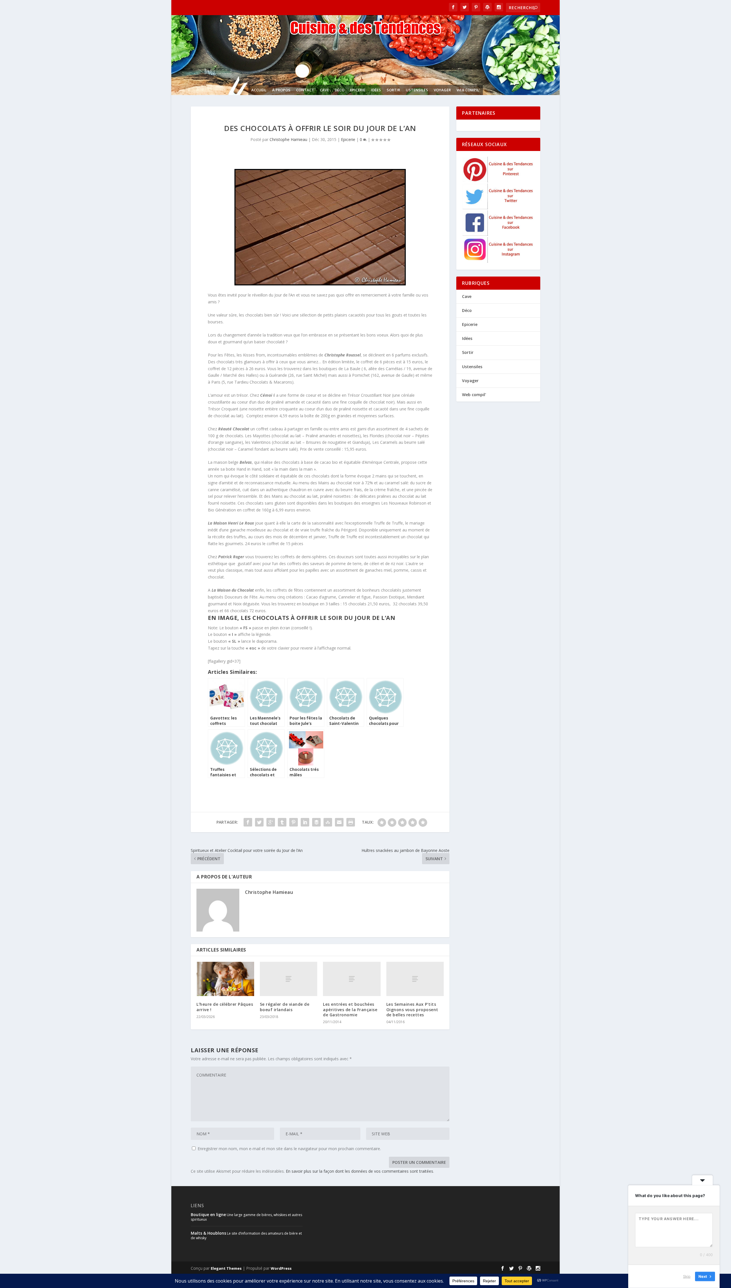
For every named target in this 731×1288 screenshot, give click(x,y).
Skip (686, 1276)
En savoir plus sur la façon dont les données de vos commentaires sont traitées (359, 1171)
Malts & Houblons (208, 1233)
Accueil (258, 89)
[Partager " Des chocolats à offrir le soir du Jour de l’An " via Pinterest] (293, 822)
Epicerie (357, 89)
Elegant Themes (226, 1268)
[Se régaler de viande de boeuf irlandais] (289, 979)
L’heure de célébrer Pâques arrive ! (224, 1006)
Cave (324, 89)
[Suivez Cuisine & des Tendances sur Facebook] (498, 234)
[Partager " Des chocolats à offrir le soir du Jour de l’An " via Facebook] (248, 822)
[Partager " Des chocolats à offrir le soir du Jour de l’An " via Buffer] (316, 822)
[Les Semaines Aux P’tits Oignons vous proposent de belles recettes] (415, 979)
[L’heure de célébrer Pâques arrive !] (225, 979)
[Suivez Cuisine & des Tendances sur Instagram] (498, 261)
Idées (376, 89)
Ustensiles (417, 89)
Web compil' (468, 89)
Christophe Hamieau (288, 139)
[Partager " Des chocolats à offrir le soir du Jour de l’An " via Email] (339, 822)
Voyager (442, 89)
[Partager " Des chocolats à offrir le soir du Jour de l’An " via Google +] (270, 822)
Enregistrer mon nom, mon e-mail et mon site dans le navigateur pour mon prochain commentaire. (289, 1148)
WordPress (281, 1268)
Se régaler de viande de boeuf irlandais (285, 1006)
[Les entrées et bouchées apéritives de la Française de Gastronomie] (352, 979)
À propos (281, 89)
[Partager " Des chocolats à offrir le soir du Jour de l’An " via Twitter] (259, 822)
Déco (339, 89)
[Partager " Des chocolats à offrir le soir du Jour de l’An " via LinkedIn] (305, 822)
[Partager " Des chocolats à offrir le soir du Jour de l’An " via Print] (350, 822)
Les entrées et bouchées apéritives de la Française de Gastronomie (350, 1009)
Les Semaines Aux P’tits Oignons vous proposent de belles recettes (412, 1009)
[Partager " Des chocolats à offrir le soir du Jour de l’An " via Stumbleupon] (328, 822)
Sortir (393, 89)
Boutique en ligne (208, 1214)
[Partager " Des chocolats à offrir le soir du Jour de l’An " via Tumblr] (282, 822)
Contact (305, 89)
